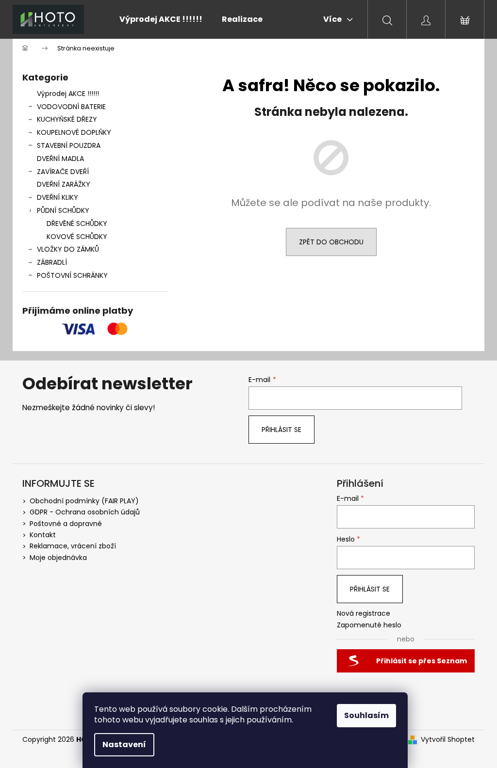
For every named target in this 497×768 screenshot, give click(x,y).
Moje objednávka (58, 557)
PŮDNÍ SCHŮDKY (63, 210)
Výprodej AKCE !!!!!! (68, 93)
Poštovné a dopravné (66, 523)
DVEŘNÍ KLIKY (57, 197)
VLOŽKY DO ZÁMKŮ (68, 249)
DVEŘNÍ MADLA (60, 158)
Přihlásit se (281, 429)
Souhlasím (366, 715)
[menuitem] (161, 19)
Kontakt (43, 535)
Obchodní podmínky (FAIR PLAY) (84, 501)
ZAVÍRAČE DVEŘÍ (63, 171)
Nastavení (124, 744)
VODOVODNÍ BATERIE (71, 107)
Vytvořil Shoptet (448, 739)
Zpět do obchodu (331, 242)
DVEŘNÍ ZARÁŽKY (63, 184)
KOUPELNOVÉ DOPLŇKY (74, 132)
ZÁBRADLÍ (52, 262)
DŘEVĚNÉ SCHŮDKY (77, 223)
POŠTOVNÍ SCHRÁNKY (72, 275)
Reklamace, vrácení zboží (73, 546)
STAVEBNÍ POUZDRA (68, 145)
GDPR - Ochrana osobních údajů (85, 512)
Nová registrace (363, 613)
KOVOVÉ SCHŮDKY (77, 236)
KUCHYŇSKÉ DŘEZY (67, 119)
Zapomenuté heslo (369, 625)
